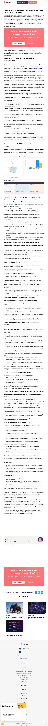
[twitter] (39, 592)
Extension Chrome (25, 700)
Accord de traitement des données (24, 675)
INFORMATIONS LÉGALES (24, 663)
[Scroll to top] (45, 723)
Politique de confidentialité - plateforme (24, 673)
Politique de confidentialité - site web (24, 671)
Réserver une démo (22, 2)
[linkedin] (42, 592)
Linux (25, 695)
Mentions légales (24, 681)
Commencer (33, 2)
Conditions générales (24, 669)
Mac (25, 691)
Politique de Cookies (24, 677)
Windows (25, 693)
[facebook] (36, 592)
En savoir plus (9, 618)
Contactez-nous (24, 667)
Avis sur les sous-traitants (24, 679)
